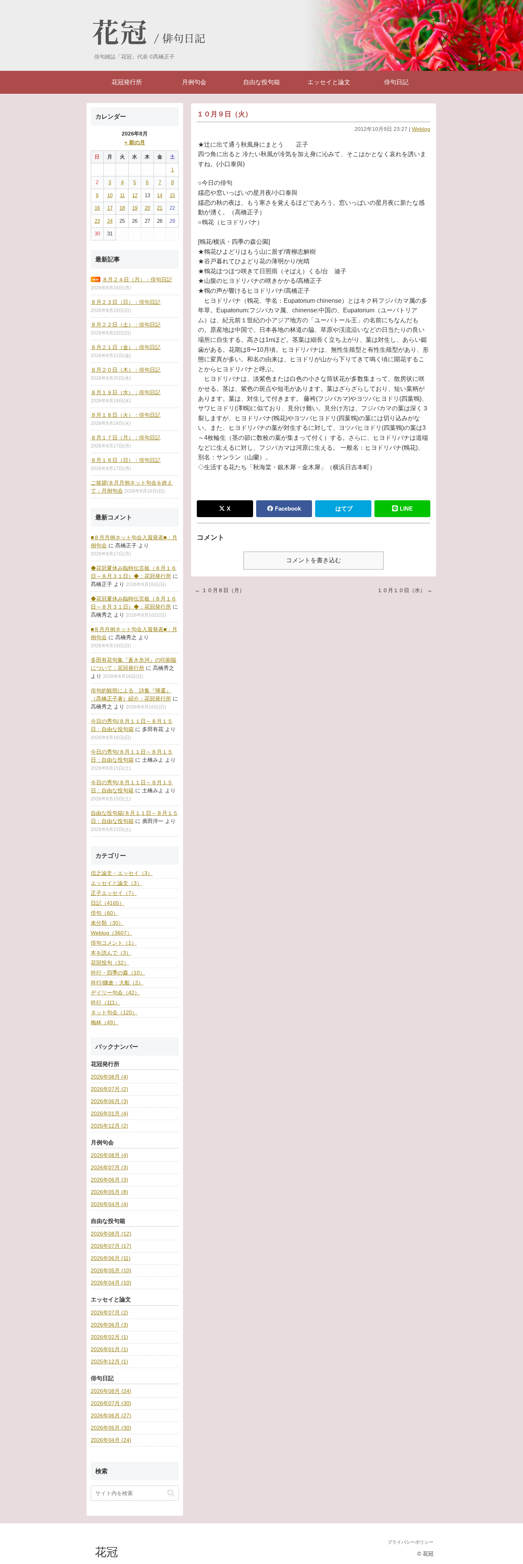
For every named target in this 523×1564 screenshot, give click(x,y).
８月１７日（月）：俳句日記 (125, 437)
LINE (406, 508)
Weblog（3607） (111, 933)
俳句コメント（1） (114, 943)
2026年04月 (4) (109, 1204)
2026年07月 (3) (109, 1167)
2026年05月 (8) (109, 1192)
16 (97, 208)
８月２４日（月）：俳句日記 (137, 279)
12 (134, 195)
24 (110, 221)
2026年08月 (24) (111, 1391)
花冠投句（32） (110, 963)
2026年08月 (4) (109, 1077)
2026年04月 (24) (111, 1440)
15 (172, 195)
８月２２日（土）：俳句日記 (125, 325)
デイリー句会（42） (115, 992)
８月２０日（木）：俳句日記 (125, 370)
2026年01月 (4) (109, 1113)
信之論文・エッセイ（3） (122, 873)
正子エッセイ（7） (114, 893)
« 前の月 (134, 142)
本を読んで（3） (111, 953)
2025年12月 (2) (109, 1126)
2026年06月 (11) (111, 1258)
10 (110, 195)
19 (134, 208)
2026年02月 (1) (109, 1337)
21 (159, 208)
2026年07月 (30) (111, 1403)
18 (122, 208)
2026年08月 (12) (111, 1234)
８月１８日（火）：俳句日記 (125, 415)
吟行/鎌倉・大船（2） (117, 983)
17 (110, 208)
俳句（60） (104, 913)
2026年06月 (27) (111, 1415)
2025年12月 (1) (109, 1361)
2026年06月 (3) (109, 1101)
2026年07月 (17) (111, 1246)
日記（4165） (107, 903)
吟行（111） (105, 1002)
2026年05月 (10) (111, 1270)
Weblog (421, 129)
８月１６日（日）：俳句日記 (125, 460)
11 (122, 195)
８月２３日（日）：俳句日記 (125, 302)
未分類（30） (107, 923)
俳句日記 (183, 39)
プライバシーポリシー (410, 1542)
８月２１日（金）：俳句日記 (125, 347)
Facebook (288, 508)
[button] (171, 1493)
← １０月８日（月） (220, 590)
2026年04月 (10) (111, 1283)
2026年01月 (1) (109, 1349)
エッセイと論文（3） (116, 883)
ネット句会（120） (114, 1012)
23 (97, 221)
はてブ (344, 508)
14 (159, 195)
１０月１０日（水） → (404, 590)
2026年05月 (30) (111, 1428)
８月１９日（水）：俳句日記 (125, 392)
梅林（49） (104, 1022)
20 (147, 208)
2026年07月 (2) (109, 1089)
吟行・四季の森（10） (118, 973)
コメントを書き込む (313, 560)
